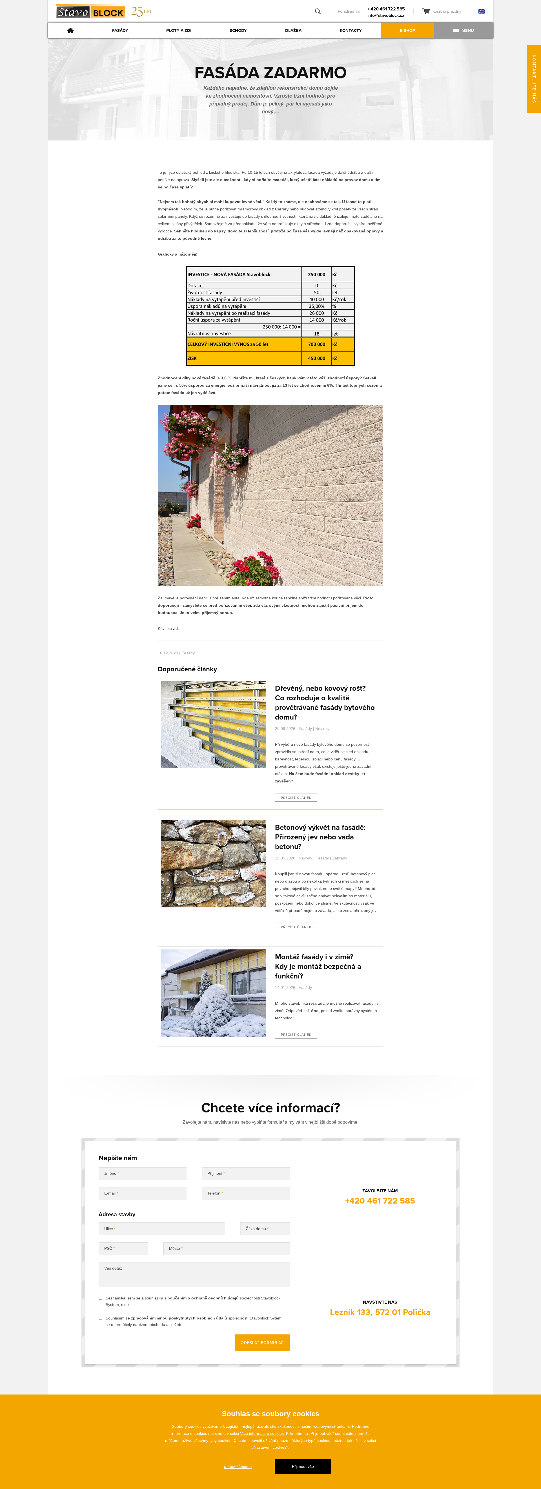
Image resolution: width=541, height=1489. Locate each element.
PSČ (109, 1248)
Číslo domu (257, 1228)
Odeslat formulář (262, 1342)
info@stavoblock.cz (385, 15)
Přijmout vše (303, 1466)
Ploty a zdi (178, 30)
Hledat (318, 11)
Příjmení (216, 1173)
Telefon (215, 1193)
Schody (238, 30)
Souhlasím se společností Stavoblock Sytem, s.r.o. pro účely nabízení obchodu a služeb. (194, 1321)
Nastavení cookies (238, 1467)
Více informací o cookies (262, 1433)
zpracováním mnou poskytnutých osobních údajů (179, 1318)
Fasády (120, 30)
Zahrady (339, 858)
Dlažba (293, 30)
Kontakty (351, 30)
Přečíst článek (296, 798)
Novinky (322, 728)
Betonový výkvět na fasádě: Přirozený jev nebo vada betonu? (320, 837)
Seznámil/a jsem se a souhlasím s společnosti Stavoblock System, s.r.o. (193, 1301)
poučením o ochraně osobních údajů (203, 1298)
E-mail (111, 1193)
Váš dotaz (113, 1268)
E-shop (407, 30)
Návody (305, 858)
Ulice (110, 1228)
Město (176, 1248)
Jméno (111, 1173)
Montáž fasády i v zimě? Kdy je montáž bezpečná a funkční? (318, 966)
